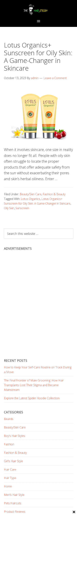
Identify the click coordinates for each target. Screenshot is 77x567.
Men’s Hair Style (14, 495)
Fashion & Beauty (54, 194)
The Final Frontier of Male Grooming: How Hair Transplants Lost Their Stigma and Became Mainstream (34, 385)
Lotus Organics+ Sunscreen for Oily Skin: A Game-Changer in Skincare (38, 57)
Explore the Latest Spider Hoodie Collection (31, 398)
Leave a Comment (55, 78)
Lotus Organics (30, 199)
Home (8, 486)
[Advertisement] (38, 307)
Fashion (9, 444)
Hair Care (10, 469)
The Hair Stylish (38, 9)
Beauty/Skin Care (30, 194)
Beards (8, 419)
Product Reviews (14, 512)
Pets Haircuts (12, 503)
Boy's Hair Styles (14, 436)
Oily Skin (9, 208)
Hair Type (10, 478)
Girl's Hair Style (13, 461)
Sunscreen (22, 208)
